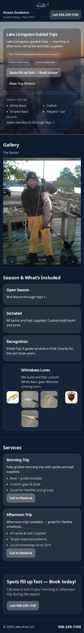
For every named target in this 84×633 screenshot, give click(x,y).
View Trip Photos (22, 83)
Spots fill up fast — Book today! (33, 72)
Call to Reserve (20, 498)
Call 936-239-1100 (65, 15)
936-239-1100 (69, 626)
